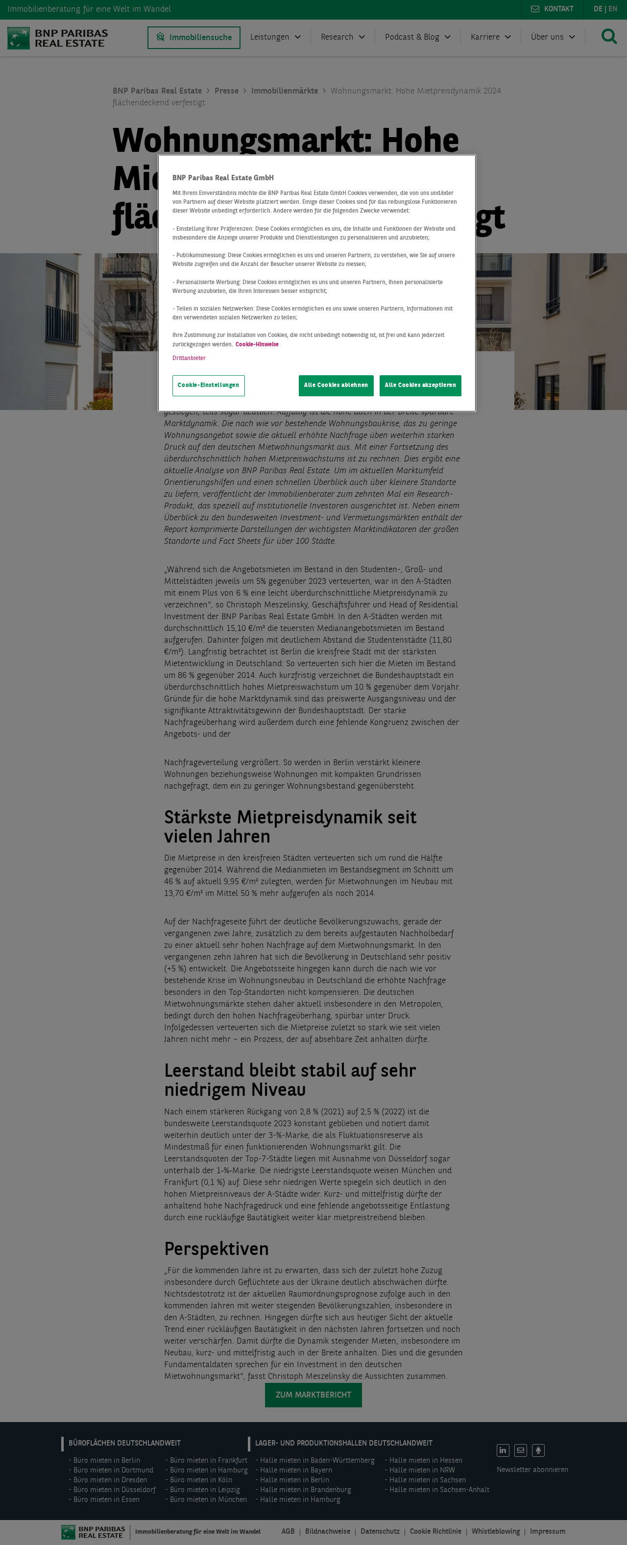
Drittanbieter (189, 359)
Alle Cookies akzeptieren (421, 385)
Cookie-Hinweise (257, 345)
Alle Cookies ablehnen (336, 385)
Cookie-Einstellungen (208, 385)
